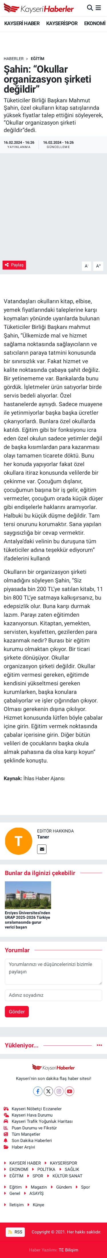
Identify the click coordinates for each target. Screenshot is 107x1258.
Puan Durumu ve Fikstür (34, 1128)
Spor (85, 1187)
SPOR (38, 1176)
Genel (14, 1193)
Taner (43, 837)
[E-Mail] (42, 849)
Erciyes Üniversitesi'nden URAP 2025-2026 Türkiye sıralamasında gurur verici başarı (27, 919)
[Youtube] (69, 1091)
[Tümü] (99, 1045)
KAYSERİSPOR (61, 23)
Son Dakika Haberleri (32, 1140)
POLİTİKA (46, 1169)
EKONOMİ (95, 23)
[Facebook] (38, 1091)
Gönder (17, 1012)
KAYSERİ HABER (21, 23)
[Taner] (18, 840)
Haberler (14, 58)
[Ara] (90, 8)
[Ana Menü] (98, 8)
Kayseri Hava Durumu (32, 1115)
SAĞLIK (72, 1169)
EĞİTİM (37, 58)
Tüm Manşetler (26, 1134)
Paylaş (17, 264)
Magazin (39, 1187)
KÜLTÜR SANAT (67, 1176)
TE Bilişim (68, 1250)
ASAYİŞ (36, 1193)
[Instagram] (59, 1091)
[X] (48, 1091)
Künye (38, 1204)
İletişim (16, 1204)
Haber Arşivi (23, 1147)
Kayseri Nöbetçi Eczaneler (37, 1108)
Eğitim (15, 1187)
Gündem (64, 1187)
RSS (17, 1232)
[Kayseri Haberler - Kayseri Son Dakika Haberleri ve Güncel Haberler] (39, 8)
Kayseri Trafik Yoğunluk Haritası (42, 1121)
